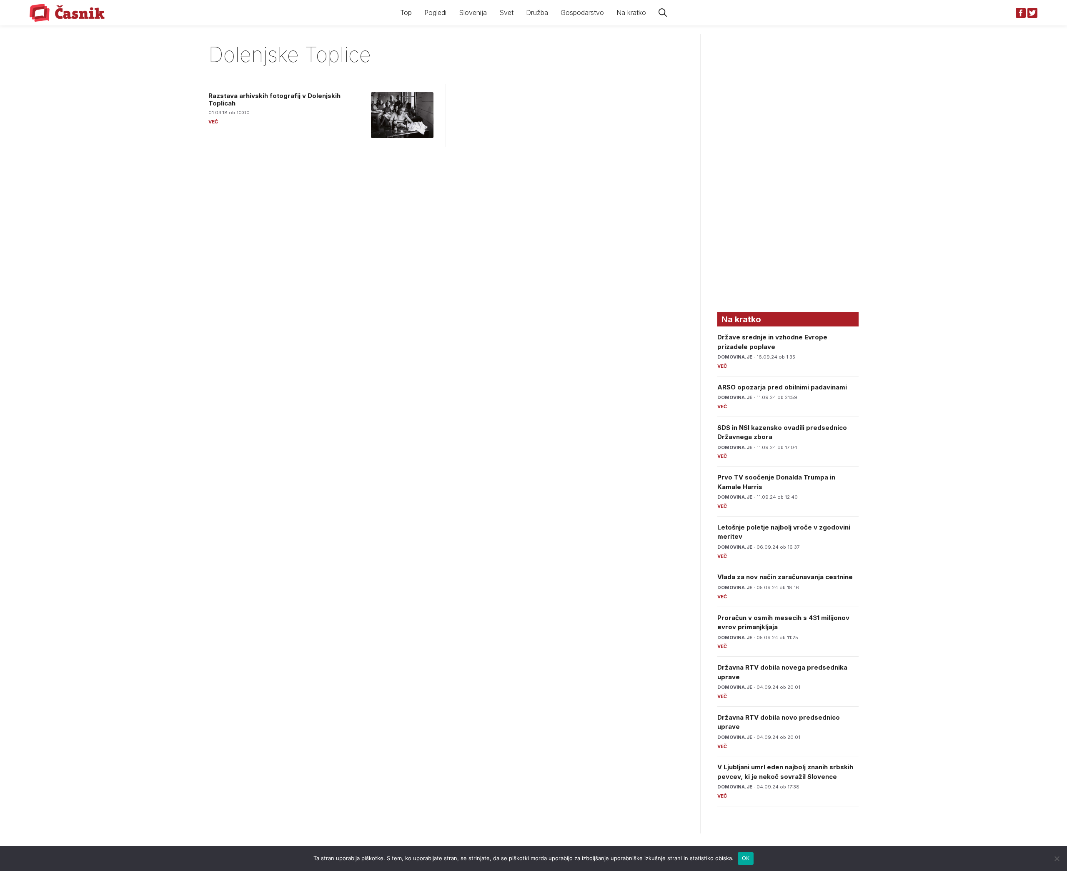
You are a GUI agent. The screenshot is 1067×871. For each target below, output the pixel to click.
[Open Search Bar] (662, 13)
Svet (506, 12)
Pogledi (435, 12)
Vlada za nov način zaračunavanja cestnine (785, 577)
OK (746, 858)
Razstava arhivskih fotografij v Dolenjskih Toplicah (274, 99)
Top (406, 12)
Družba (537, 12)
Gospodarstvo (582, 12)
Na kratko (631, 12)
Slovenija (473, 12)
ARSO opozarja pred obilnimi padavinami (782, 387)
